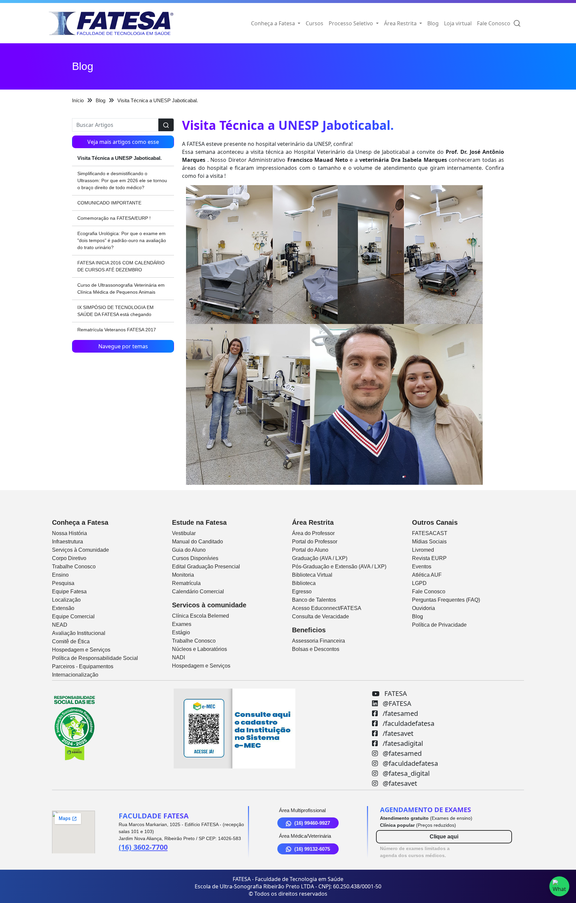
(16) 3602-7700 (143, 847)
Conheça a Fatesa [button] (273, 23)
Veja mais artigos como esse (123, 142)
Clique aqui (444, 836)
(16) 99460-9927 (312, 823)
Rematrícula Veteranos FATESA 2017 (116, 329)
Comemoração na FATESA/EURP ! (114, 218)
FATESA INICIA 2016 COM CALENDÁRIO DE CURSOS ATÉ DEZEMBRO (121, 266)
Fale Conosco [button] (493, 23)
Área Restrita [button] (401, 23)
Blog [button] (433, 23)
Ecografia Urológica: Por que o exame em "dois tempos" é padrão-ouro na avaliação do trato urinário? (121, 240)
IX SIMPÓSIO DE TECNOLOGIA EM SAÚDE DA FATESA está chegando (115, 311)
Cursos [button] (314, 23)
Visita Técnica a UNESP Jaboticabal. (119, 158)
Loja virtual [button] (458, 23)
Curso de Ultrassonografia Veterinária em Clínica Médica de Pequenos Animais (121, 288)
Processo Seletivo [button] (351, 23)
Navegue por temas (123, 346)
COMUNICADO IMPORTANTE (109, 202)
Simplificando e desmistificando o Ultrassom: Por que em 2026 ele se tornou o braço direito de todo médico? (122, 180)
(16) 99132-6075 (312, 849)
